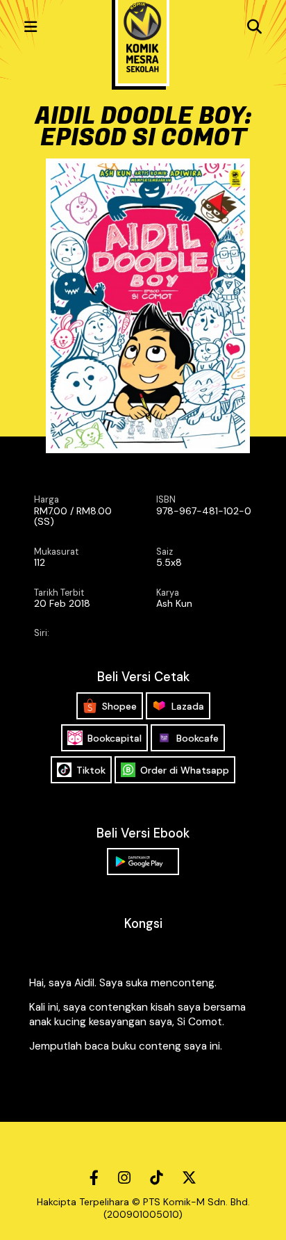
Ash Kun (174, 603)
